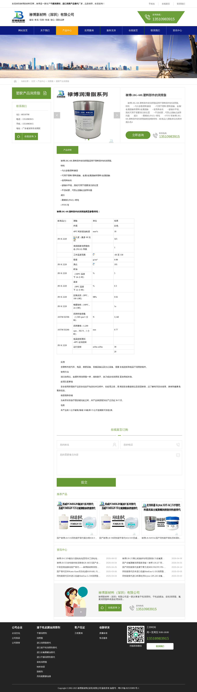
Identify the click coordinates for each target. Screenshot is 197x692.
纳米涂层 (41, 667)
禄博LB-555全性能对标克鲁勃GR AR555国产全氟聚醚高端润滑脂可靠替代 (78, 563)
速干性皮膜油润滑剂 (48, 627)
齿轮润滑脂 (42, 662)
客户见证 (80, 627)
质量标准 (103, 633)
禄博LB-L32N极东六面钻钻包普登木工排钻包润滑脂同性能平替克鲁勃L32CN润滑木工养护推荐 (78, 558)
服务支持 (111, 30)
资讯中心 (177, 30)
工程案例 (79, 633)
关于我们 (45, 30)
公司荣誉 (16, 643)
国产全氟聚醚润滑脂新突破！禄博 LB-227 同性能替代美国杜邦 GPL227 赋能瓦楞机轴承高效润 (144, 563)
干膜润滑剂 (42, 633)
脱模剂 (40, 671)
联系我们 (181, 4)
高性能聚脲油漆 (44, 676)
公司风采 (16, 638)
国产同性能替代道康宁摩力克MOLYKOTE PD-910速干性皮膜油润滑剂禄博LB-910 (144, 567)
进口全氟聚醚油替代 (46, 652)
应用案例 (89, 30)
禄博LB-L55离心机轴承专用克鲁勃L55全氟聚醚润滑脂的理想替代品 (144, 558)
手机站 (152, 4)
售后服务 (103, 638)
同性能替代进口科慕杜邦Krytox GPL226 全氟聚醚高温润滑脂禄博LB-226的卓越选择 (144, 576)
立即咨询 (138, 135)
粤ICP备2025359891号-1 (128, 688)
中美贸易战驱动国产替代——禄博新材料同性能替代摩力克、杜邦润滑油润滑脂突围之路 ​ (78, 567)
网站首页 (23, 30)
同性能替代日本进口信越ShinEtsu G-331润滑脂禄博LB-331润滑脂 (144, 571)
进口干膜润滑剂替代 (46, 657)
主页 (33, 81)
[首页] (15, 81)
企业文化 (16, 633)
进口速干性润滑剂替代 (47, 648)
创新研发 (104, 627)
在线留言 (166, 4)
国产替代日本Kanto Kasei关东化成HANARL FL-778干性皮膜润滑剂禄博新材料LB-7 (78, 571)
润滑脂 (50, 81)
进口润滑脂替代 (44, 643)
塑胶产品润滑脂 (62, 81)
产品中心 (67, 30)
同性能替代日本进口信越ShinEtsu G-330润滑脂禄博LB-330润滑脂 (78, 576)
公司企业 (17, 627)
